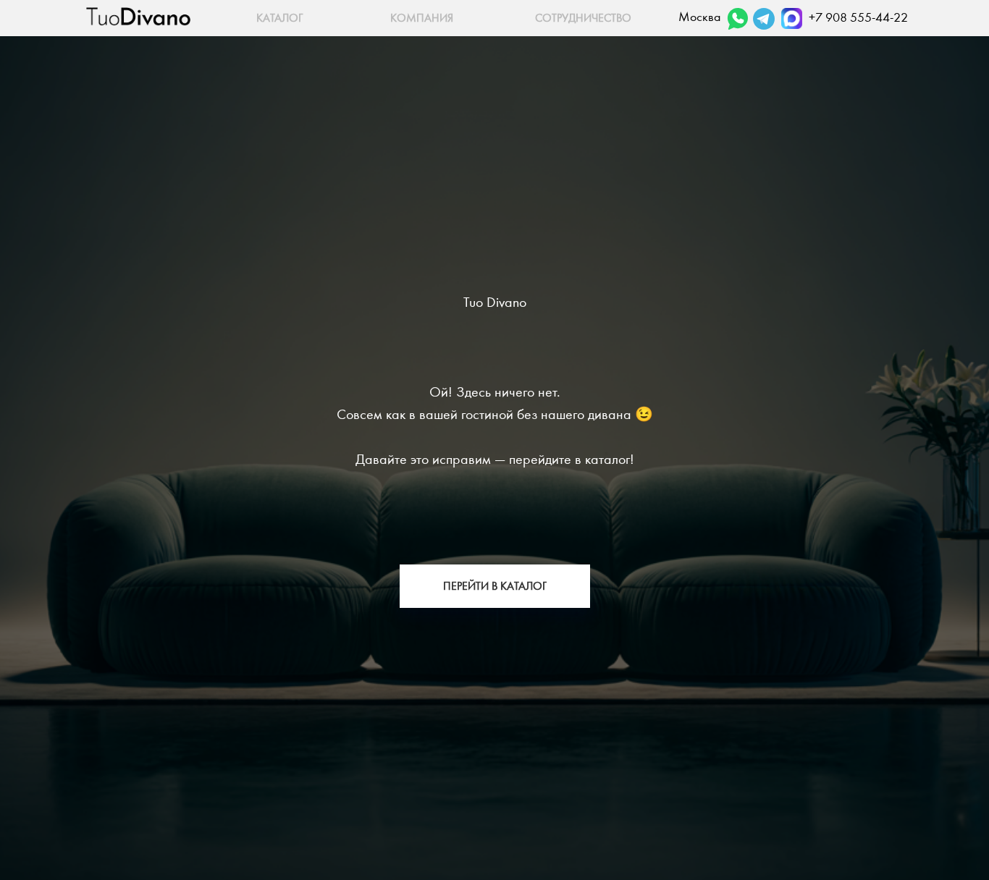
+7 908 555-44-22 (858, 17)
